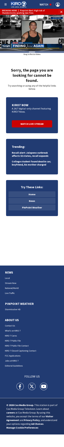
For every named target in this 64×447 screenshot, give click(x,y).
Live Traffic (10, 293)
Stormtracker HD (13, 309)
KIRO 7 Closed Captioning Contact (20, 350)
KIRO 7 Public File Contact (17, 345)
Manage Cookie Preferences (22, 427)
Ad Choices (37, 423)
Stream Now (10, 283)
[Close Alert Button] (61, 11)
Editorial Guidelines (14, 365)
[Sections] (5, 4)
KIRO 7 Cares (11, 335)
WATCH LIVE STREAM (32, 123)
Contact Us (10, 325)
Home (32, 194)
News (32, 200)
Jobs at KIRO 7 (11, 360)
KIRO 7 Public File (13, 340)
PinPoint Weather (32, 207)
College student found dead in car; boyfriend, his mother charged (31, 163)
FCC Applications (13, 355)
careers (10, 412)
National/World (12, 288)
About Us (12, 320)
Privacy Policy (32, 420)
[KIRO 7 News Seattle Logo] (19, 4)
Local (7, 278)
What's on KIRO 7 (13, 330)
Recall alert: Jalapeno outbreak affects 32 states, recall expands (30, 154)
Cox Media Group (23, 405)
